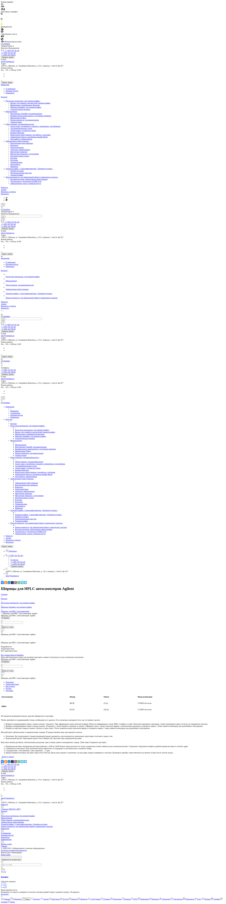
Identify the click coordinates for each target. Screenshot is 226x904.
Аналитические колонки (20, 109)
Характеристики (12, 684)
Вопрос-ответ (6, 844)
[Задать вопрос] (2, 629)
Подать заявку (7, 82)
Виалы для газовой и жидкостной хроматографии (30, 103)
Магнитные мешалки (18, 152)
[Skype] (22, 582)
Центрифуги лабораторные (21, 139)
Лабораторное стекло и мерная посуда (25, 184)
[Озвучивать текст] (2, 37)
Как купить (10, 686)
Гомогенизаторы (17, 148)
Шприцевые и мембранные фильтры (25, 105)
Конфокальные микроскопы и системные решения (30, 116)
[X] (12, 582)
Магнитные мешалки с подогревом (24, 154)
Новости (4, 188)
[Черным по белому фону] (1, 14)
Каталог (4, 97)
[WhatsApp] (18, 582)
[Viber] (15, 582)
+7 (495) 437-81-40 (11, 51)
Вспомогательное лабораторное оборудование (29, 179)
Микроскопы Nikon (18, 118)
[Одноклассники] (5, 582)
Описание (10, 682)
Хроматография (16, 175)
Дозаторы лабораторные (20, 150)
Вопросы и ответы (8, 192)
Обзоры (4, 846)
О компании (11, 89)
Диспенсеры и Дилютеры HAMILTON (26, 181)
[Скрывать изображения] (2, 32)
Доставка (9, 691)
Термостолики (16, 122)
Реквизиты (10, 93)
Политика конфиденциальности (14, 850)
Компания (5, 85)
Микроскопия (11, 112)
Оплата (9, 688)
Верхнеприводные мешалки (21, 143)
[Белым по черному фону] (1, 17)
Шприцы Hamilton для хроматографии (25, 107)
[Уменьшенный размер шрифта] (2, 4)
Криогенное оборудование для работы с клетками (30, 135)
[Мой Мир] (9, 582)
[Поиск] (3, 204)
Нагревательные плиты (19, 156)
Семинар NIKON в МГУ (11, 809)
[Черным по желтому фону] (1, 22)
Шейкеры (14, 167)
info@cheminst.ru (7, 62)
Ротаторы (14, 160)
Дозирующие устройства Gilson (23, 131)
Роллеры (13, 158)
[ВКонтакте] (2, 582)
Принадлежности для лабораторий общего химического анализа (32, 177)
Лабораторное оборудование (17, 141)
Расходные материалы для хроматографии (23, 101)
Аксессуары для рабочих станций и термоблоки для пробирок (35, 126)
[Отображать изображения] (2, 29)
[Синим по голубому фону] (1, 19)
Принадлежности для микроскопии (24, 120)
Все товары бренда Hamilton (12, 655)
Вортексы (14, 145)
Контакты (5, 194)
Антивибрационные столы (21, 128)
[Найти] (3, 219)
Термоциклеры (16, 162)
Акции (3, 190)
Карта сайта (5, 855)
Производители (12, 91)
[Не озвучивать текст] (2, 40)
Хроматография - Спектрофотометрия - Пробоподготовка (29, 169)
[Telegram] (6, 198)
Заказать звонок (7, 57)
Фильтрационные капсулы (21, 173)
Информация (6, 839)
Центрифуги (15, 164)
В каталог (5, 894)
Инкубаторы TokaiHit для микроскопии (26, 114)
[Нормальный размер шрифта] (2, 7)
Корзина (4, 877)
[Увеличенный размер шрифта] (3, 10)
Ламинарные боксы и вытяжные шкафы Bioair (29, 137)
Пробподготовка (17, 171)
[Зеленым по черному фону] (1, 25)
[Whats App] (6, 200)
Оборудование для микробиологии (20, 124)
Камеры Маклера (17, 133)
